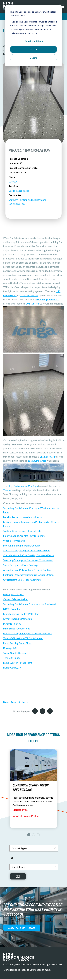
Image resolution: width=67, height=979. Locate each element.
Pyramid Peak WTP (13, 623)
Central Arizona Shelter (15, 599)
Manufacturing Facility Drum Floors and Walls (27, 633)
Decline (33, 57)
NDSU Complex (11, 608)
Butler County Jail (12, 667)
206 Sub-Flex (33, 303)
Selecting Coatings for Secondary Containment (28, 560)
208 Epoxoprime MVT (47, 299)
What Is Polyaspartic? (14, 540)
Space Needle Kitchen (14, 652)
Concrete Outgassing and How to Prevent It (26, 550)
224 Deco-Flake (29, 295)
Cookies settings (33, 41)
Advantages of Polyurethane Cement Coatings (27, 569)
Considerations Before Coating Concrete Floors (28, 555)
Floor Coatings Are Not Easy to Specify (24, 535)
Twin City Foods (11, 657)
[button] (28, 834)
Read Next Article (15, 702)
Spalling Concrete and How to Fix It (22, 530)
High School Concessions (16, 628)
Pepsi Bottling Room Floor (17, 643)
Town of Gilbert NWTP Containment (23, 638)
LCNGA (13, 181)
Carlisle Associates (19, 190)
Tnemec (7, 490)
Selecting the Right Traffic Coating (21, 545)
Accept (33, 49)
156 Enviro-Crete (37, 460)
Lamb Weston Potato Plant (17, 662)
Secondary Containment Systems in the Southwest (29, 604)
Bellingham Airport (13, 594)
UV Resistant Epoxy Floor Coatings (22, 579)
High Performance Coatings (23, 485)
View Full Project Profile (25, 815)
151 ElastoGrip (47, 456)
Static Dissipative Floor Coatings (20, 564)
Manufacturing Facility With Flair (21, 613)
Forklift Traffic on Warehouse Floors (22, 516)
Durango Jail (10, 647)
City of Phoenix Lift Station (17, 618)
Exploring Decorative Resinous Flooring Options (29, 574)
